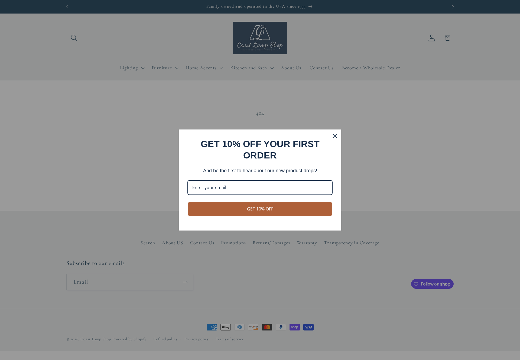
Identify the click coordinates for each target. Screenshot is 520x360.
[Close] (334, 135)
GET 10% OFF (260, 209)
